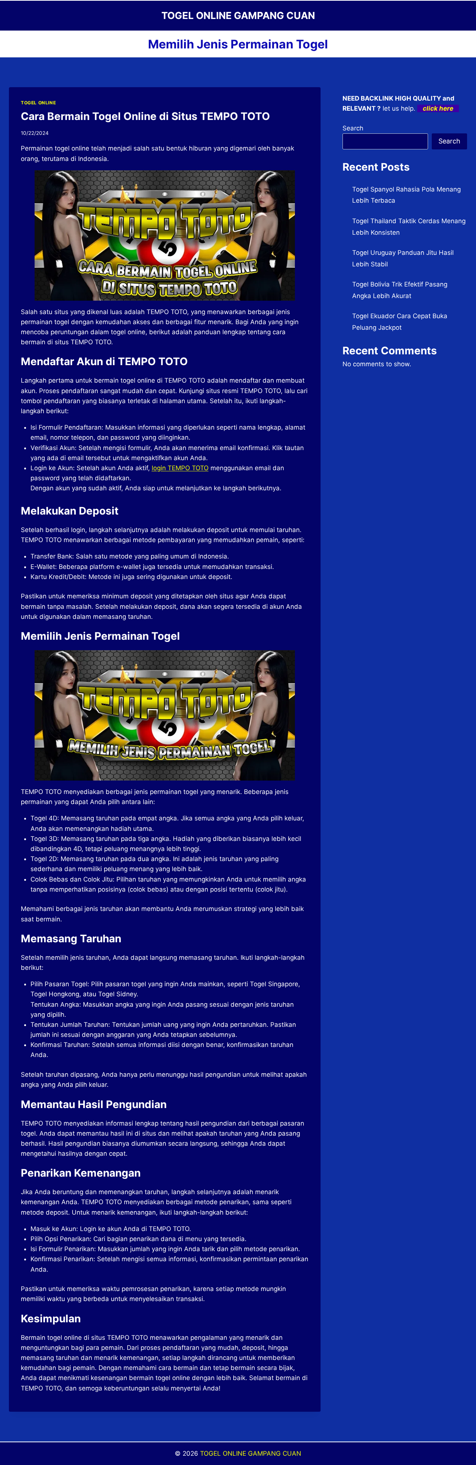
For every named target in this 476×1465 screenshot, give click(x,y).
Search (352, 128)
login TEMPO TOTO (180, 468)
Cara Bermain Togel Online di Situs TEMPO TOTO (145, 116)
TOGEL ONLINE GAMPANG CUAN (250, 1453)
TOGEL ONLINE (38, 102)
